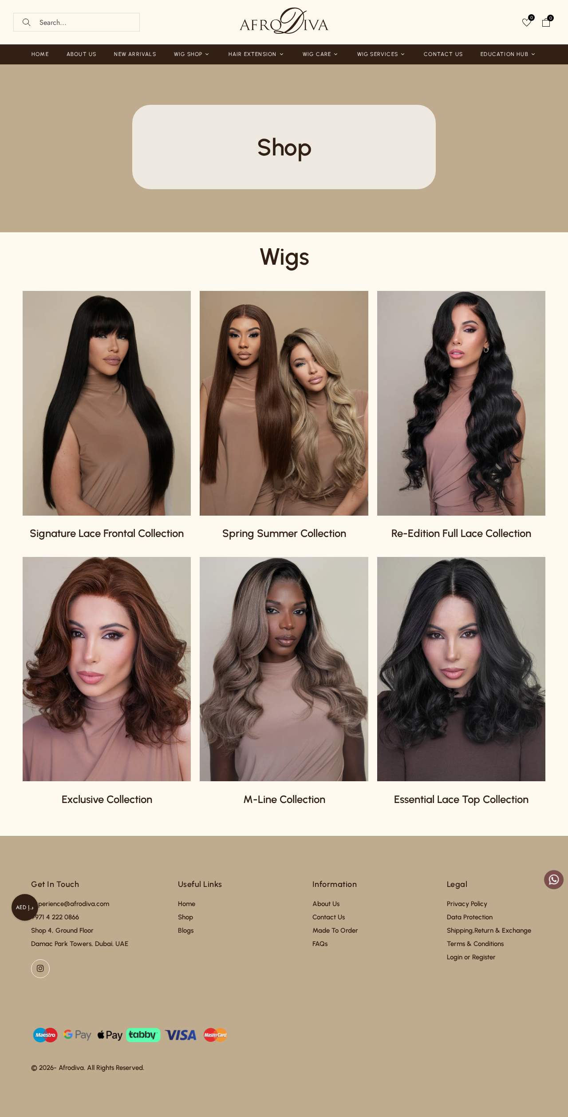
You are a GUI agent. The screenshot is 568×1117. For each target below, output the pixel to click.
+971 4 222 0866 (55, 917)
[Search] (26, 22)
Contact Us (328, 917)
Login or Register (471, 957)
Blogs (185, 930)
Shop (185, 917)
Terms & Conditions (475, 944)
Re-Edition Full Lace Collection (461, 533)
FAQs (319, 944)
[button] (546, 24)
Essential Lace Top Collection (461, 799)
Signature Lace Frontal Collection (107, 533)
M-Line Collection (284, 799)
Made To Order (335, 930)
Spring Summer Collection (284, 533)
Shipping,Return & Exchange (489, 930)
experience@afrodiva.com (70, 904)
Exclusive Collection (107, 799)
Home (186, 904)
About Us (325, 904)
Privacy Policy (467, 904)
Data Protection (470, 917)
